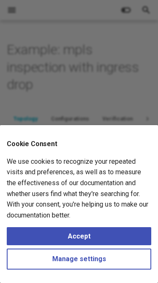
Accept (79, 236)
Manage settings (79, 259)
